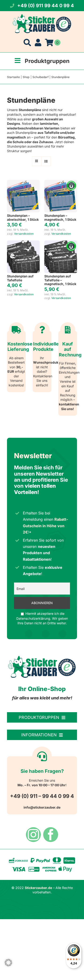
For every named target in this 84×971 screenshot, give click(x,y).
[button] (8, 962)
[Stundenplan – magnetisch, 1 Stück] (60, 182)
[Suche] (27, 42)
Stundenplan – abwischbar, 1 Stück (23, 217)
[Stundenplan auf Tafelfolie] (23, 243)
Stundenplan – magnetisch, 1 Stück (60, 217)
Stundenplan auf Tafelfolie (20, 278)
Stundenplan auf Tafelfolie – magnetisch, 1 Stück (60, 280)
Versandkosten (24, 233)
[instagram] (33, 834)
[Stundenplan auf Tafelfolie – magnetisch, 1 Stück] (60, 243)
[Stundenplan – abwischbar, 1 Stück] (23, 182)
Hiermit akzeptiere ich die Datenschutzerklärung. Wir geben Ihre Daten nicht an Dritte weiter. (42, 618)
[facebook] (50, 834)
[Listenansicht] (45, 161)
